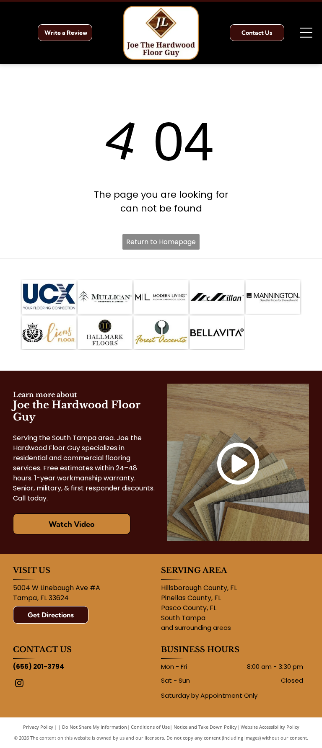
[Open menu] (306, 32)
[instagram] (19, 684)
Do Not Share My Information (94, 727)
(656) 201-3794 (38, 666)
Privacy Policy (38, 727)
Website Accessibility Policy (270, 727)
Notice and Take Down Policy (205, 727)
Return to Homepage (161, 242)
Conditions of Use (150, 727)
